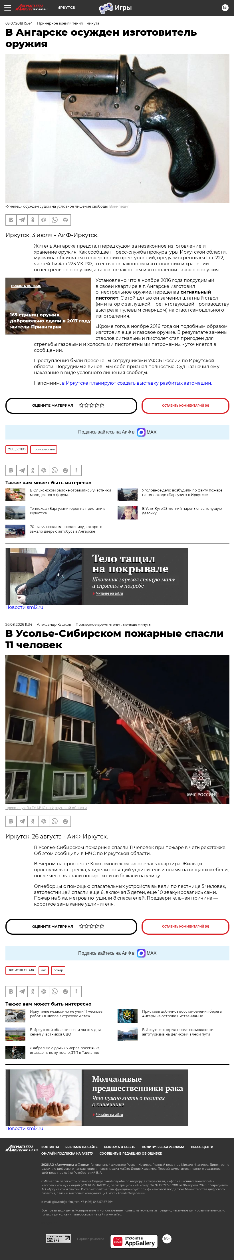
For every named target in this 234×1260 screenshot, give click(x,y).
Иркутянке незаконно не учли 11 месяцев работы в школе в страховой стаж (66, 1013)
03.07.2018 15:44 (19, 23)
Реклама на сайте (81, 1147)
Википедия (119, 206)
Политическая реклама (163, 1147)
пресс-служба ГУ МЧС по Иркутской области (46, 808)
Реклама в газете (119, 1147)
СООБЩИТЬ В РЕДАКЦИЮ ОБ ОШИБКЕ (131, 1153)
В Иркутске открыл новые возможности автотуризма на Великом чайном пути (177, 1032)
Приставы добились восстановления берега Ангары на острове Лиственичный (182, 1013)
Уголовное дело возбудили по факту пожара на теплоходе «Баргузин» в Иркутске (182, 492)
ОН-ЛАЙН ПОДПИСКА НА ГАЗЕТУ (67, 1153)
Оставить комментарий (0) (185, 406)
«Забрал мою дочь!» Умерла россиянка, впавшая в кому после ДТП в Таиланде (65, 1050)
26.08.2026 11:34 (18, 624)
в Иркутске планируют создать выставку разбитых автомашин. (137, 383)
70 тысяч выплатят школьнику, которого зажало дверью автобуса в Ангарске (66, 529)
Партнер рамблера (90, 1239)
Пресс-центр (202, 1147)
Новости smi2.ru (24, 607)
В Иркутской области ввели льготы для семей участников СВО (65, 1032)
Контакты (50, 1147)
